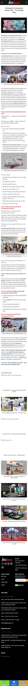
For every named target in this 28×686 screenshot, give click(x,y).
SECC (12, 121)
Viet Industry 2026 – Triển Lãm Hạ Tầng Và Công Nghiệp (14, 434)
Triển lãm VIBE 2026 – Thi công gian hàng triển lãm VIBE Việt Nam (14, 391)
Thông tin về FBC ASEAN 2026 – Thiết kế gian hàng (14, 455)
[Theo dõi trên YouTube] (2, 567)
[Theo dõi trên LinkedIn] (11, 563)
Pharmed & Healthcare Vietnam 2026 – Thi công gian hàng (14, 412)
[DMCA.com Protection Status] (19, 585)
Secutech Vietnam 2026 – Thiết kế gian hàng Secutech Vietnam (14, 543)
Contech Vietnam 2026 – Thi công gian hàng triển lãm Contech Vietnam (14, 477)
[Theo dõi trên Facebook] (2, 563)
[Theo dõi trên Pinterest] (8, 563)
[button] (2, 2)
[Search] (26, 2)
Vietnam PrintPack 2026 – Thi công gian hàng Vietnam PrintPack (14, 499)
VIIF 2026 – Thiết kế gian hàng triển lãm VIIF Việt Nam (14, 521)
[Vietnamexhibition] (14, 2)
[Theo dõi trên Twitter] (5, 563)
